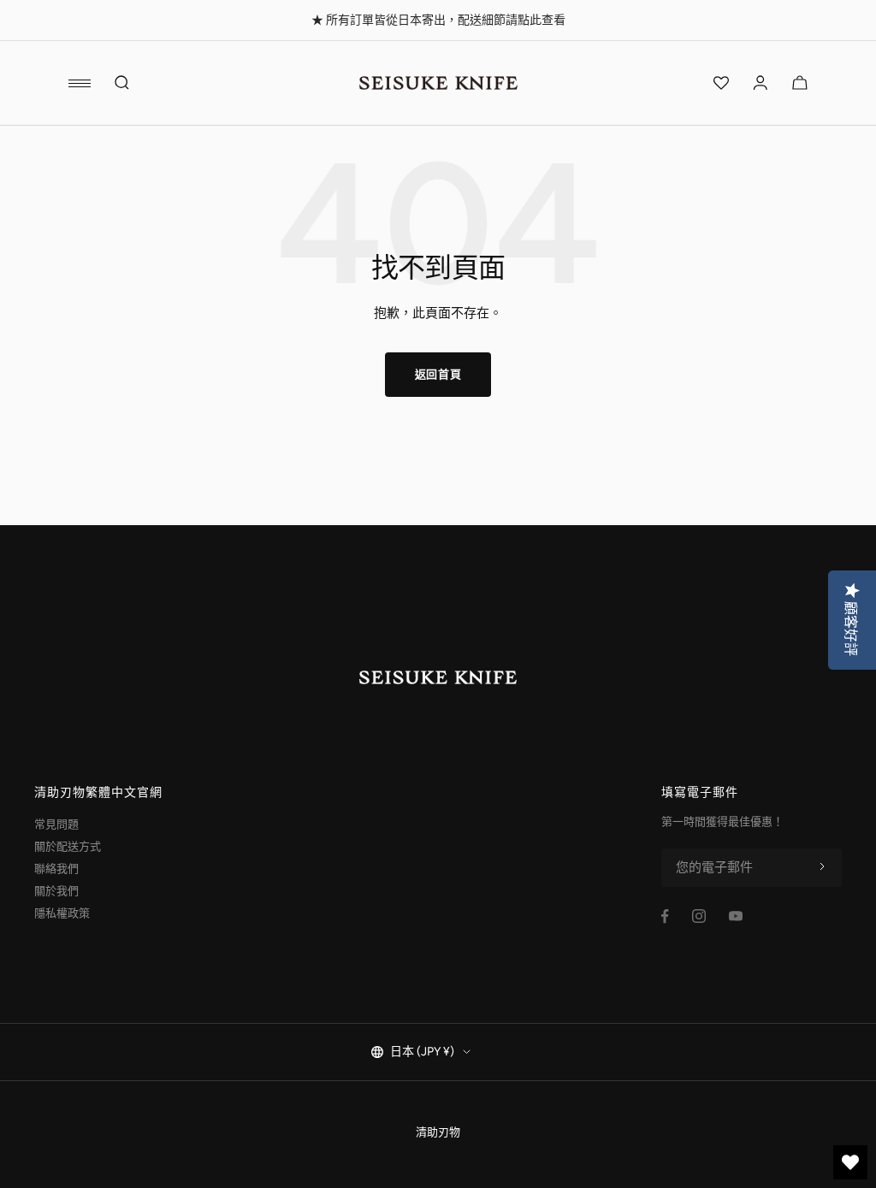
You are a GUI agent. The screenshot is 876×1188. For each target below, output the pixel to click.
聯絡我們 (56, 868)
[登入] (760, 83)
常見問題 (56, 824)
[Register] (822, 867)
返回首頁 (438, 374)
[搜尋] (122, 83)
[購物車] (800, 83)
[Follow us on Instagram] (699, 916)
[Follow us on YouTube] (736, 916)
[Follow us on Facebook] (665, 916)
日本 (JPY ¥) (422, 1051)
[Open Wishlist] (721, 83)
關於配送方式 (67, 846)
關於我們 (56, 890)
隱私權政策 (62, 913)
